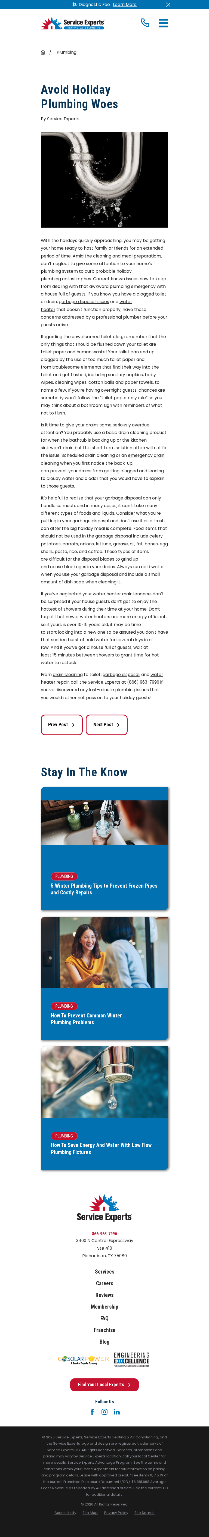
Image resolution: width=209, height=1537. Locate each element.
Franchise (104, 1330)
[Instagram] (104, 1412)
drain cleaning (68, 674)
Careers (104, 1283)
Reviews (104, 1295)
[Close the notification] (168, 4)
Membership (104, 1307)
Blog (104, 1342)
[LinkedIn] (117, 1412)
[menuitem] (65, 1513)
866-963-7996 (104, 1233)
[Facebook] (92, 1412)
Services (104, 1272)
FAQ (104, 1318)
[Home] (72, 23)
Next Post (103, 724)
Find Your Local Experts (101, 1384)
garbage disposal (121, 674)
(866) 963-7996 (143, 682)
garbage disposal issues (84, 301)
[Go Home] (43, 52)
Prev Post (58, 724)
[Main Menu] (163, 23)
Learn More (125, 4)
